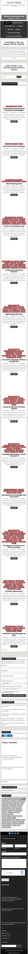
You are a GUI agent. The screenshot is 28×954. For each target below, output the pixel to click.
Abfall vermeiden (5, 801)
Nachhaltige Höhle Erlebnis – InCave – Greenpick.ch (14, 455)
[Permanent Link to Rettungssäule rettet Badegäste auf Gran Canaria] (14, 479)
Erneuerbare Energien (6, 808)
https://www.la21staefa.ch (7, 924)
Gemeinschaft (22, 219)
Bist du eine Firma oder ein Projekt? (12, 686)
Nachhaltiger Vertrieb (19, 264)
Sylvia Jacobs (11, 18)
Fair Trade (15, 308)
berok (3, 704)
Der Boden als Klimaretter (13, 591)
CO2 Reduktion (13, 400)
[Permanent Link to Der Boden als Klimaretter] (14, 570)
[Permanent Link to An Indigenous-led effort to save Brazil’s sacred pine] (14, 519)
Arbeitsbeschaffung (7, 219)
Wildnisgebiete (21, 541)
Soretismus (21, 823)
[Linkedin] (15, 833)
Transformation (6, 267)
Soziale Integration (15, 223)
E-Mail (4, 851)
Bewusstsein (16, 803)
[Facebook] (12, 833)
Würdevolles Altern (6, 827)
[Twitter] (10, 833)
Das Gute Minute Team (10, 26)
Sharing (14, 222)
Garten (14, 536)
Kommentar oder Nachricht (11, 857)
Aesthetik (16, 261)
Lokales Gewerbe (17, 448)
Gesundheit (5, 220)
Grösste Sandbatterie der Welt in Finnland (14, 408)
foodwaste (18, 808)
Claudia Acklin (5, 714)
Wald (20, 540)
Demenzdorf (20, 805)
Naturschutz (9, 540)
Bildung (22, 803)
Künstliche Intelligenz (7, 820)
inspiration (10, 814)
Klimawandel (5, 264)
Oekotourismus (19, 450)
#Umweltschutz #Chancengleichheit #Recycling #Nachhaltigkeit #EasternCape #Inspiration (12, 799)
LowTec (11, 264)
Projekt (3, 823)
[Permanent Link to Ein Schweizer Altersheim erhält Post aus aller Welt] (14, 338)
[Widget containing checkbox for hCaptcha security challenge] (13, 873)
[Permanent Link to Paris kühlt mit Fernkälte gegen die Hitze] (14, 616)
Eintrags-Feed (5, 933)
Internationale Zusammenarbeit (9, 816)
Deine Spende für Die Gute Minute (14, 146)
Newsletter (10, 29)
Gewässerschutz (7, 628)
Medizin (23, 820)
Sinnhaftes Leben (21, 222)
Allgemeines (8, 144)
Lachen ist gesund (6, 222)
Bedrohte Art (9, 803)
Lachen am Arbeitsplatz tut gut (14, 16)
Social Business (17, 181)
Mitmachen (17, 29)
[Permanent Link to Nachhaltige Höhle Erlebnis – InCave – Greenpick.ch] (14, 433)
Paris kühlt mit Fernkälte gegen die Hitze (14, 634)
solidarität (15, 823)
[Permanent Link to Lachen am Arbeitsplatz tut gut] (14, 13)
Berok (3, 718)
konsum (3, 818)
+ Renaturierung (20, 581)
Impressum (4, 942)
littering (18, 820)
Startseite (7, 23)
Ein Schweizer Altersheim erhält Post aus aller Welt (14, 360)
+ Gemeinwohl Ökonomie (11, 106)
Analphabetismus (21, 801)
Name (4, 843)
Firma (14, 808)
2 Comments (21, 185)
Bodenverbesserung (19, 535)
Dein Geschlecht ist (7, 681)
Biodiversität (21, 582)
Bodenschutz (10, 535)
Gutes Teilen (10, 812)
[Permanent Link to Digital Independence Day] (14, 294)
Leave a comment (22, 112)
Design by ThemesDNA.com (14, 952)
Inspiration (15, 144)
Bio (4, 535)
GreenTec (7, 263)
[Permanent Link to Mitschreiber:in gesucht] (14, 169)
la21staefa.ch (5, 781)
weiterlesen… (14, 121)
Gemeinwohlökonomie (10, 180)
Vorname (4, 665)
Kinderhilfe (19, 816)
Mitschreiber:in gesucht (14, 184)
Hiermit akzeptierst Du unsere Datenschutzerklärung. (11, 692)
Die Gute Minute (14, 2)
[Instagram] (18, 833)
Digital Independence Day (14, 314)
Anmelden (4, 930)
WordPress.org (5, 938)
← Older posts (5, 649)
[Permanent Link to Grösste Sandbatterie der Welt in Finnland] (14, 386)
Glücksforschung (13, 220)
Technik (14, 825)
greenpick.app (10, 900)
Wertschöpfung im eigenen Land (9, 541)
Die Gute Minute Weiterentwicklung (13, 36)
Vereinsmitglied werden (18, 23)
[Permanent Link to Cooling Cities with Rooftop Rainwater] (14, 250)
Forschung (4, 810)
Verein (19, 825)
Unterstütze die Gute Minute (14, 33)
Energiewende (21, 400)
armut (3, 803)
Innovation (4, 814)
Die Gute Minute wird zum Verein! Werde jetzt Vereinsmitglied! (14, 109)
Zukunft (20, 106)
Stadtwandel (22, 266)
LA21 (14, 820)
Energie (19, 806)
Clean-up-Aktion (12, 805)
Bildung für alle (6, 447)
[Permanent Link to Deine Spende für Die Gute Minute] (14, 133)
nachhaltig (14, 821)
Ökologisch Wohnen (7, 266)
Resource (15, 266)
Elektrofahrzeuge (6, 806)
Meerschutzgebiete (6, 821)
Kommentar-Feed (5, 935)
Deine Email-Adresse (7, 675)
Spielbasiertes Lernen (6, 825)
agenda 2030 (13, 801)
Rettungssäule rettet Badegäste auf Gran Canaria (14, 496)
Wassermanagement (15, 267)
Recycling (9, 823)
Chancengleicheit (7, 308)
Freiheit (15, 219)
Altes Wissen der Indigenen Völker (17, 533)
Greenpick (4, 812)
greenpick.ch (10, 759)
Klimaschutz (20, 263)
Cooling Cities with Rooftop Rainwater (14, 271)
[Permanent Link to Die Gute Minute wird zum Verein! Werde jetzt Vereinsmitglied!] (14, 95)
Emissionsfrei (14, 806)
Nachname (5, 670)
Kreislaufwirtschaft (7, 181)
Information (17, 812)
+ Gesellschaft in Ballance (10, 307)
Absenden (5, 879)
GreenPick (23, 447)
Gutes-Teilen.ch (9, 768)
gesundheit (10, 810)
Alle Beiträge (20, 26)
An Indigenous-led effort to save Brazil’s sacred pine (14, 546)
